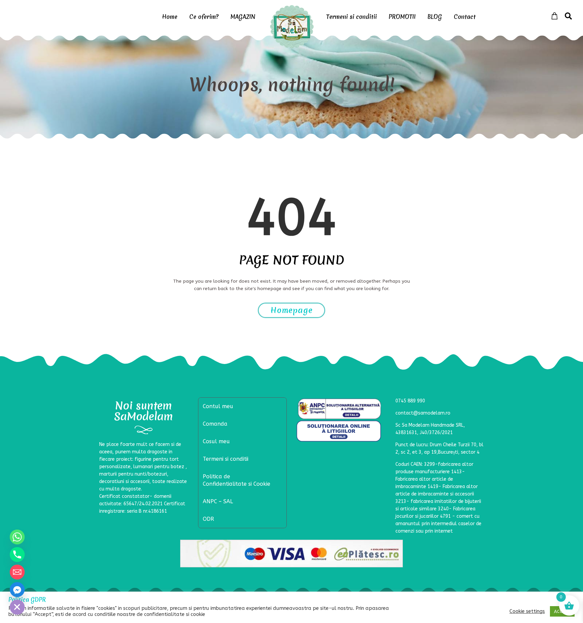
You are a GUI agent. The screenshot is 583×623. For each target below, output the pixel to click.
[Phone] (17, 554)
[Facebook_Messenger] (17, 589)
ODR (208, 519)
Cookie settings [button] (527, 611)
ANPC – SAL (218, 501)
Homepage (292, 310)
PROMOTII (402, 17)
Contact (465, 17)
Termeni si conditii (351, 17)
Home (169, 17)
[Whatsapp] (17, 537)
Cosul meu (216, 441)
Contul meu (218, 406)
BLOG (434, 17)
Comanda (215, 424)
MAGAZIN (242, 17)
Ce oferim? (204, 17)
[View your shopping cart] (554, 16)
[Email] (17, 572)
